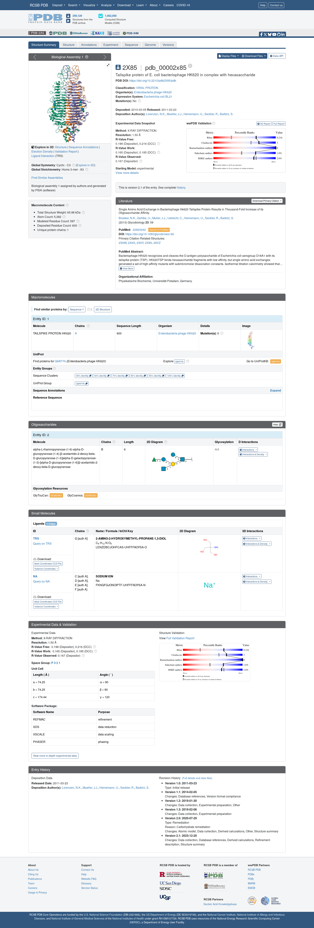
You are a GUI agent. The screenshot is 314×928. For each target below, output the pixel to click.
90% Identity (137, 375)
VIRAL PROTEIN (147, 88)
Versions (168, 45)
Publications (35, 879)
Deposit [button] (57, 5)
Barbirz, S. (226, 114)
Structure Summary (43, 45)
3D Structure (103, 309)
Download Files (253, 56)
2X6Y (140, 243)
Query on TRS (42, 543)
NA (35, 576)
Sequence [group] (76, 309)
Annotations (89, 45)
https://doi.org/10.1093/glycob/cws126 (149, 234)
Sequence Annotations (83, 147)
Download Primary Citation (266, 200)
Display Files (229, 56)
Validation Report (66, 151)
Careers (168, 5)
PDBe (251, 874)
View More (127, 268)
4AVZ (157, 243)
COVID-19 (183, 5)
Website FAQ (88, 879)
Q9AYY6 (60, 361)
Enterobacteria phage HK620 (153, 92)
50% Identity (100, 375)
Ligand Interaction (43, 156)
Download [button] (124, 5)
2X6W (122, 243)
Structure (69, 45)
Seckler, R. (211, 114)
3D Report (265, 123)
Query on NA (41, 581)
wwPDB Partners (259, 865)
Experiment (110, 45)
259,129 (77, 16)
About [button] (154, 5)
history (181, 187)
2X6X (131, 243)
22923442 (139, 229)
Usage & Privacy (37, 892)
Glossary (86, 883)
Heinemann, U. (193, 114)
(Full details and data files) (197, 778)
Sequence (131, 45)
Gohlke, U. (144, 218)
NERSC (134, 922)
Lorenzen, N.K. (155, 114)
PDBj (250, 879)
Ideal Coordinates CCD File (48, 563)
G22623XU (56, 495)
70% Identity (118, 375)
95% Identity (155, 375)
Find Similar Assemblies (47, 177)
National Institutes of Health (128, 918)
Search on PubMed (159, 229)
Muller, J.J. (159, 218)
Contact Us (87, 869)
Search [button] (73, 5)
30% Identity (82, 375)
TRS (36, 538)
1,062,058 (110, 16)
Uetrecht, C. (175, 218)
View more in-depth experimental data (55, 755)
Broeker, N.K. (127, 218)
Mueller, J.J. (174, 114)
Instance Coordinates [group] (45, 568)
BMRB (251, 883)
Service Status (89, 888)
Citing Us (33, 874)
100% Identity (174, 375)
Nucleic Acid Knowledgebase (220, 904)
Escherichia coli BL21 (158, 96)
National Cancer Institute (221, 914)
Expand (275, 390)
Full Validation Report (180, 638)
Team (31, 883)
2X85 (148, 243)
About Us (33, 869)
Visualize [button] (89, 5)
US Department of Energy (161, 914)
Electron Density (42, 151)
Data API (278, 56)
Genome (150, 45)
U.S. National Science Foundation (103, 914)
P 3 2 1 (55, 663)
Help (262, 5)
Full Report (278, 123)
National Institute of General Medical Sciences (77, 918)
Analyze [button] (106, 5)
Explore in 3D (85, 165)
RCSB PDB (39, 5)
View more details (127, 173)
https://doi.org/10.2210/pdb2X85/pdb (152, 80)
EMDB (251, 888)
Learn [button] (140, 5)
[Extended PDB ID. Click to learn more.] (190, 65)
